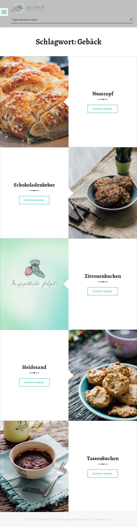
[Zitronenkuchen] (34, 240)
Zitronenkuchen (103, 276)
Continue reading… (105, 107)
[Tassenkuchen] (34, 422)
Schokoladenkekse (34, 184)
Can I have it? (43, 519)
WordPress (78, 519)
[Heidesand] (102, 331)
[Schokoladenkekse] (102, 149)
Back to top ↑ (103, 519)
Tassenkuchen (103, 458)
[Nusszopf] (34, 58)
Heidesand (34, 367)
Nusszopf (102, 93)
